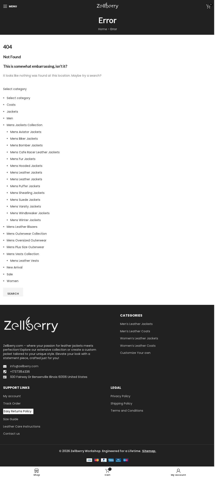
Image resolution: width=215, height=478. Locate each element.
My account (12, 396)
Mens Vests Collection (23, 254)
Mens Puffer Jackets (25, 186)
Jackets (12, 112)
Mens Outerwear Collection (27, 234)
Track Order (12, 404)
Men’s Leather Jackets (136, 324)
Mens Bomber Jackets (26, 145)
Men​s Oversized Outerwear (26, 240)
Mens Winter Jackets (25, 220)
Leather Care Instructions (21, 427)
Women (12, 281)
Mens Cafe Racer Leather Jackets (35, 152)
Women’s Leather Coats (138, 346)
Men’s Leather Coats (135, 331)
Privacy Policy (120, 396)
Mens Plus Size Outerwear (25, 247)
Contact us (11, 434)
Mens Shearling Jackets (27, 193)
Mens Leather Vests (24, 261)
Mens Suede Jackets (25, 200)
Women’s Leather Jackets (139, 338)
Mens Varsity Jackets (25, 206)
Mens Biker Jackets (24, 139)
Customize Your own (135, 353)
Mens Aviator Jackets (25, 132)
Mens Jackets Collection (24, 125)
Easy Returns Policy (17, 411)
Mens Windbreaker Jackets (30, 213)
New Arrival (14, 267)
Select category (15, 89)
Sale (10, 274)
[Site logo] (107, 6)
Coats (11, 105)
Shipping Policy (121, 404)
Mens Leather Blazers (22, 227)
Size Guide (10, 419)
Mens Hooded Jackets (26, 166)
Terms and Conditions (127, 411)
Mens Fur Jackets (22, 159)
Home (102, 29)
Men (10, 118)
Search (13, 294)
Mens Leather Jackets (26, 172)
